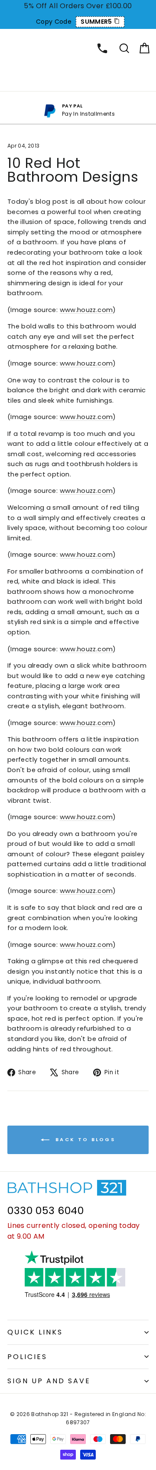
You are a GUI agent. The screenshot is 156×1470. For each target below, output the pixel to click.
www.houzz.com (86, 310)
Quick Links (35, 1332)
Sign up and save (49, 1381)
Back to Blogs (84, 1139)
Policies (27, 1357)
